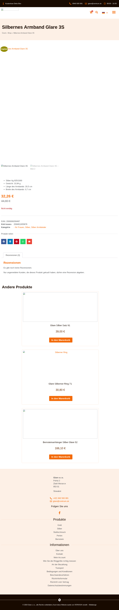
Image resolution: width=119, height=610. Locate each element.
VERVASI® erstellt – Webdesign (85, 605)
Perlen (59, 536)
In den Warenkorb (60, 340)
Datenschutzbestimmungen (59, 585)
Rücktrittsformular (59, 578)
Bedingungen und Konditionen (59, 571)
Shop (10, 33)
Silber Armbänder (38, 227)
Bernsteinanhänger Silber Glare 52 (60, 442)
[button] (97, 12)
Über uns (59, 550)
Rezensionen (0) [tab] (13, 255)
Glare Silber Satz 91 (60, 325)
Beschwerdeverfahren (59, 575)
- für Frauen (19, 227)
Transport (59, 568)
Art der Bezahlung (59, 564)
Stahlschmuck (59, 532)
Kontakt (59, 554)
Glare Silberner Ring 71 (60, 384)
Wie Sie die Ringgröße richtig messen (59, 561)
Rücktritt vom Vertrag (59, 582)
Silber (27, 227)
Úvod (4, 33)
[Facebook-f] (59, 513)
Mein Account (59, 557)
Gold (60, 525)
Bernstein (59, 539)
